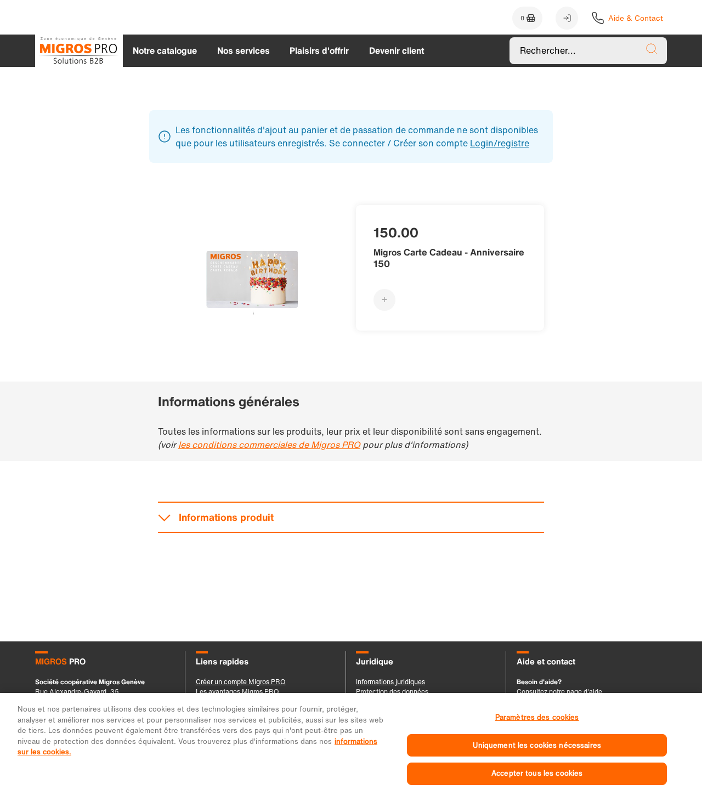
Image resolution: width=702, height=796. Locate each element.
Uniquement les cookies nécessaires (537, 745)
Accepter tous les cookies (536, 773)
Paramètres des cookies (537, 717)
